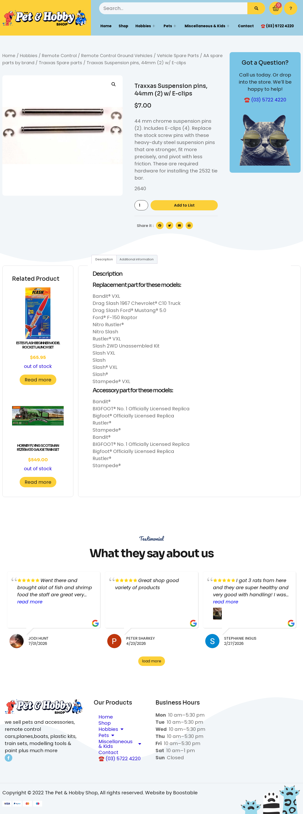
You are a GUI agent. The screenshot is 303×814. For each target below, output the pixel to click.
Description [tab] (104, 259)
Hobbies (143, 25)
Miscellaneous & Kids (205, 25)
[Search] (256, 8)
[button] (113, 84)
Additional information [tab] (137, 259)
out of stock (38, 354)
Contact (246, 25)
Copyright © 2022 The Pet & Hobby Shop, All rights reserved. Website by (87, 792)
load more (151, 661)
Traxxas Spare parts (60, 63)
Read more (38, 379)
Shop (123, 25)
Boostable (185, 792)
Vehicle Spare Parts (178, 56)
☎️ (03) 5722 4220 (277, 25)
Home (105, 25)
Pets (168, 25)
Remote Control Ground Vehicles (116, 56)
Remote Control (59, 56)
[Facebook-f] (8, 758)
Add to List (184, 205)
